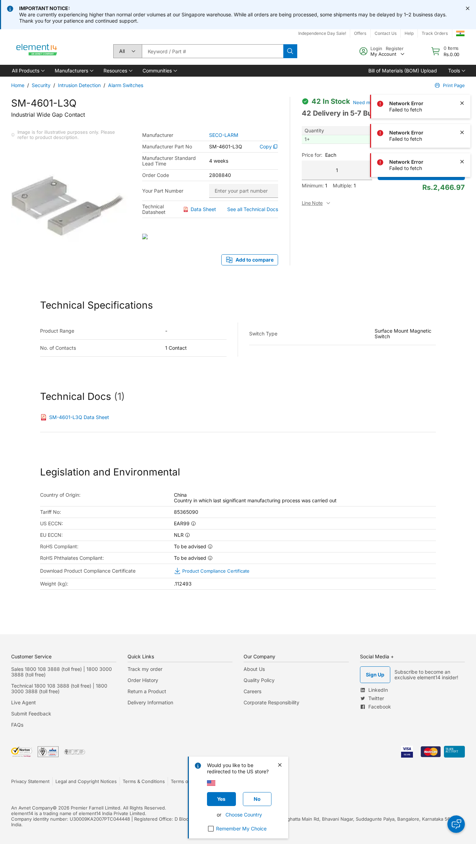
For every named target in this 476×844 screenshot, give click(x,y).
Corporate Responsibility (271, 702)
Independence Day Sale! (322, 33)
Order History (143, 680)
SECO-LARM (223, 135)
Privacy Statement (30, 781)
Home (17, 85)
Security (41, 85)
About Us (254, 669)
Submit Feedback (31, 714)
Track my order (145, 669)
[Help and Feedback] (456, 824)
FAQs (17, 725)
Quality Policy (259, 680)
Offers (360, 33)
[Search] (290, 51)
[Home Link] (37, 51)
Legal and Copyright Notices (86, 781)
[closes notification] (467, 8)
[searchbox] (212, 51)
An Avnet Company (32, 808)
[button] (27, 71)
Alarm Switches (125, 85)
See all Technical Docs (252, 209)
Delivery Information (150, 702)
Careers (252, 691)
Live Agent (23, 702)
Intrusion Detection (79, 85)
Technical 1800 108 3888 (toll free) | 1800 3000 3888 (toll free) (59, 688)
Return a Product (147, 691)
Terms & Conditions (144, 781)
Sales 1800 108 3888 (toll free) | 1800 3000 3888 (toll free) (61, 671)
